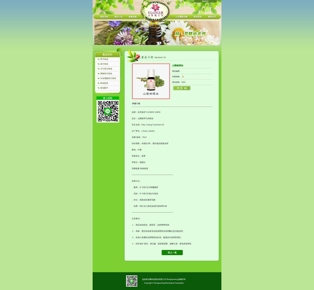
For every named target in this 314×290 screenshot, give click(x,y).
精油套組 (104, 83)
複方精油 (104, 64)
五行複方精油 (106, 69)
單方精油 (104, 59)
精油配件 (104, 88)
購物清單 (205, 1)
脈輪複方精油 (106, 73)
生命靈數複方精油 (108, 78)
